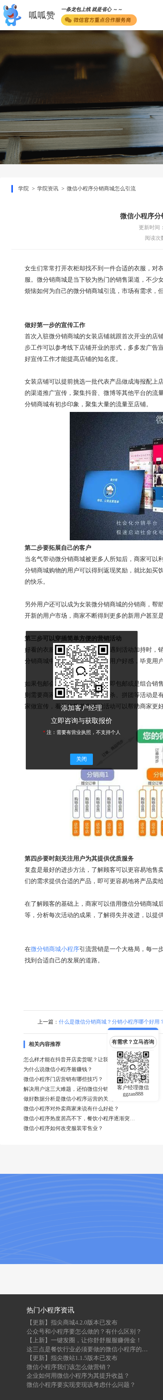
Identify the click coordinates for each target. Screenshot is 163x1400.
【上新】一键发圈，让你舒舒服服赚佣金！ (84, 1340)
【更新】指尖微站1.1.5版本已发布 (72, 1358)
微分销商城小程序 (55, 949)
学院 (23, 188)
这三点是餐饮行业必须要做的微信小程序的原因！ (87, 1349)
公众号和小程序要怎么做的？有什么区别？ (84, 1331)
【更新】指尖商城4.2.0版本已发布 (72, 1322)
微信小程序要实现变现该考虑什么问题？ (81, 1384)
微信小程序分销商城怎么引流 (101, 188)
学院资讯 (47, 188)
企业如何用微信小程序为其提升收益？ (78, 1375)
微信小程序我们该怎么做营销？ (69, 1367)
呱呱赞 (42, 15)
